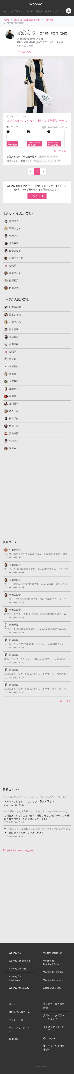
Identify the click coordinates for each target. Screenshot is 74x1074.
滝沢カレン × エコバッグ (19, 161)
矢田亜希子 (15, 549)
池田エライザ (16, 258)
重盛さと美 (15, 273)
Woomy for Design (53, 972)
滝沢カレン (51, 19)
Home (12, 1004)
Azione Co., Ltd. (52, 988)
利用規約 (13, 1039)
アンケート (37, 196)
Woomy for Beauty (19, 988)
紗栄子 (12, 265)
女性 (61, 42)
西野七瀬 (13, 411)
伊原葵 (12, 374)
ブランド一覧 (16, 1020)
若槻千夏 (13, 624)
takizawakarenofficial (31, 39)
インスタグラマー (13, 11)
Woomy (35, 4)
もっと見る (60, 150)
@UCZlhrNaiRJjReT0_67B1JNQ (36, 42)
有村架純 (13, 366)
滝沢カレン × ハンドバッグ (47, 161)
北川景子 (13, 403)
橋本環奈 (13, 418)
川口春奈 (13, 243)
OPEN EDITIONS (53, 33)
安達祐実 (13, 433)
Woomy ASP (15, 953)
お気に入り (25, 51)
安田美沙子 (15, 564)
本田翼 (12, 396)
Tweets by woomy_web (18, 850)
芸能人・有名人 (44, 11)
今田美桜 (13, 344)
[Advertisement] (37, 495)
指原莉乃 (13, 280)
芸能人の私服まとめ (19, 1012)
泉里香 (12, 448)
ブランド (59, 11)
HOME (6, 19)
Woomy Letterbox (53, 980)
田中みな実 (15, 250)
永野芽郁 (13, 381)
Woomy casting (17, 968)
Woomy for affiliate (19, 960)
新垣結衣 (13, 389)
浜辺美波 (13, 639)
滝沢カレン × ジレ (48, 156)
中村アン (13, 236)
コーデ (29, 11)
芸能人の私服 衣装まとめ (27, 19)
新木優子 (13, 221)
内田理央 (13, 288)
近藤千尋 (13, 426)
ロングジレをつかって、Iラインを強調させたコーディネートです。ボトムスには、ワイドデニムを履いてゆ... (37, 120)
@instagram (49, 1038)
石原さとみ (15, 228)
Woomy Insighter (52, 953)
